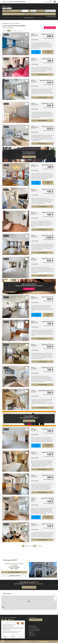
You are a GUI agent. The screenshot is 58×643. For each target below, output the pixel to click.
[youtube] (12, 620)
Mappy (12, 609)
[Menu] (55, 1)
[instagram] (6, 620)
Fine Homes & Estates (34, 630)
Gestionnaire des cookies (52, 641)
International (32, 633)
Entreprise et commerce (34, 629)
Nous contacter (32, 635)
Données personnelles (33, 641)
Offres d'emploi (32, 626)
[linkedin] (9, 620)
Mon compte (48, 1)
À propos (31, 632)
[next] (23, 546)
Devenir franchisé (33, 627)
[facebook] (2, 620)
